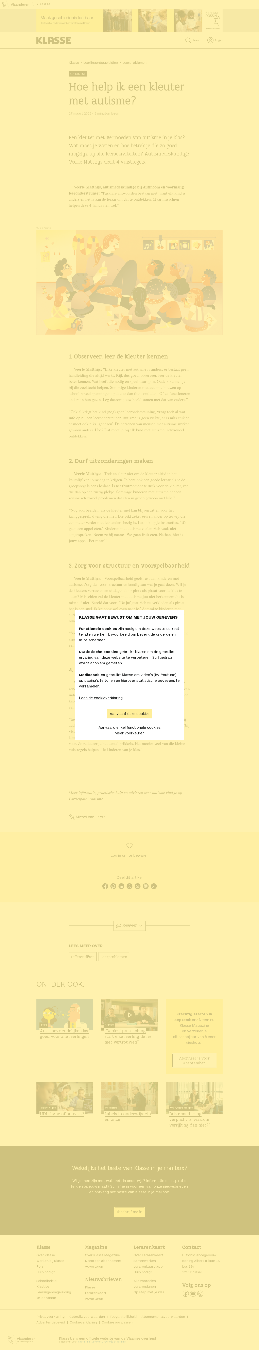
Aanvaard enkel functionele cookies (129, 727)
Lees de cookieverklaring (101, 698)
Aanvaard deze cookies (129, 713)
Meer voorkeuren (129, 733)
